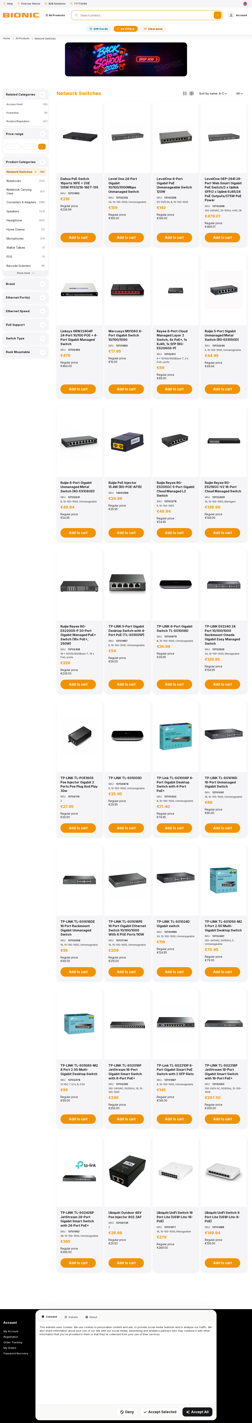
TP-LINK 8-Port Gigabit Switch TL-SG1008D (175, 628)
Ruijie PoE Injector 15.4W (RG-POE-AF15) (125, 485)
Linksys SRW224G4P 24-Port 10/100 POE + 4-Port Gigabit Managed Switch (78, 337)
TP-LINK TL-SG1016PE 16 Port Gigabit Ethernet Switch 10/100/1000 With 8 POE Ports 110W (127, 928)
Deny (129, 1412)
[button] (79, 137)
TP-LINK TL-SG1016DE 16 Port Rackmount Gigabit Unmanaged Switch (77, 928)
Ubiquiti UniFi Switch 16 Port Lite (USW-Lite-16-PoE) (175, 1217)
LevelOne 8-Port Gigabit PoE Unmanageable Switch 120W (174, 185)
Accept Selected (162, 1412)
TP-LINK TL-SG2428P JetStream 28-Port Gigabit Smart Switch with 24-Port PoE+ (77, 1219)
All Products (23, 38)
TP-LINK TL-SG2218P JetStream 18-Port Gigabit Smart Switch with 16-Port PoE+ (221, 1071)
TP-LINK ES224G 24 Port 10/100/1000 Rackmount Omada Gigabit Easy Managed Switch (222, 634)
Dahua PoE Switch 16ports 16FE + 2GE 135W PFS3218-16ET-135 (79, 183)
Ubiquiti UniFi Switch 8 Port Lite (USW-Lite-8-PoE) (222, 1217)
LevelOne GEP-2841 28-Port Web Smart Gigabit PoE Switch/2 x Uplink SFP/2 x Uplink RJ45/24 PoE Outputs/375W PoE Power (223, 189)
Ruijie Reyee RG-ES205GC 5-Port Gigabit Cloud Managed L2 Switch (176, 489)
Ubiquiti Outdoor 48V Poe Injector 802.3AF (125, 1215)
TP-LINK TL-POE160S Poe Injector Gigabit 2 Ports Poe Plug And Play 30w (79, 784)
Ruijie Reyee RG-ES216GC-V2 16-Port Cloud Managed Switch (223, 487)
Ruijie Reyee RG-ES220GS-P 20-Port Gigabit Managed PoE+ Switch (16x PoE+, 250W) (78, 634)
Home (7, 38)
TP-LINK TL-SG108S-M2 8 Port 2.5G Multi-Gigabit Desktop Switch (79, 1069)
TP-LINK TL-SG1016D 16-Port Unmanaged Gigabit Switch (221, 782)
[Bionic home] (21, 15)
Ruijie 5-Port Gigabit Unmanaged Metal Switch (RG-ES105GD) (222, 335)
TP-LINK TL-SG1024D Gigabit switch (173, 924)
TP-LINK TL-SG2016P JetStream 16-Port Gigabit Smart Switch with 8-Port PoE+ (125, 1071)
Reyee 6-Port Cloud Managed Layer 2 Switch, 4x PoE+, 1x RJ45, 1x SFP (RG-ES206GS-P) (172, 339)
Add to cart (78, 238)
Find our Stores (30, 3)
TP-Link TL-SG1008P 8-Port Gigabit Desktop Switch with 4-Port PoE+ (175, 784)
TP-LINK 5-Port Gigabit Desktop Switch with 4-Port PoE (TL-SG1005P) (126, 630)
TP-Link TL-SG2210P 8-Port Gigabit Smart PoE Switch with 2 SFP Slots (175, 1069)
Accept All (200, 1412)
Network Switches (45, 38)
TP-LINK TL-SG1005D (125, 778)
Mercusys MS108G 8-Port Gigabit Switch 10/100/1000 (125, 335)
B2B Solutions (57, 3)
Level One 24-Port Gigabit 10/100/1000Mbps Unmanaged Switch (123, 185)
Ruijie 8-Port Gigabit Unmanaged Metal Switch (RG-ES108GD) (77, 487)
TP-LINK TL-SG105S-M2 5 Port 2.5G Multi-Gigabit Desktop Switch (223, 926)
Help (10, 3)
